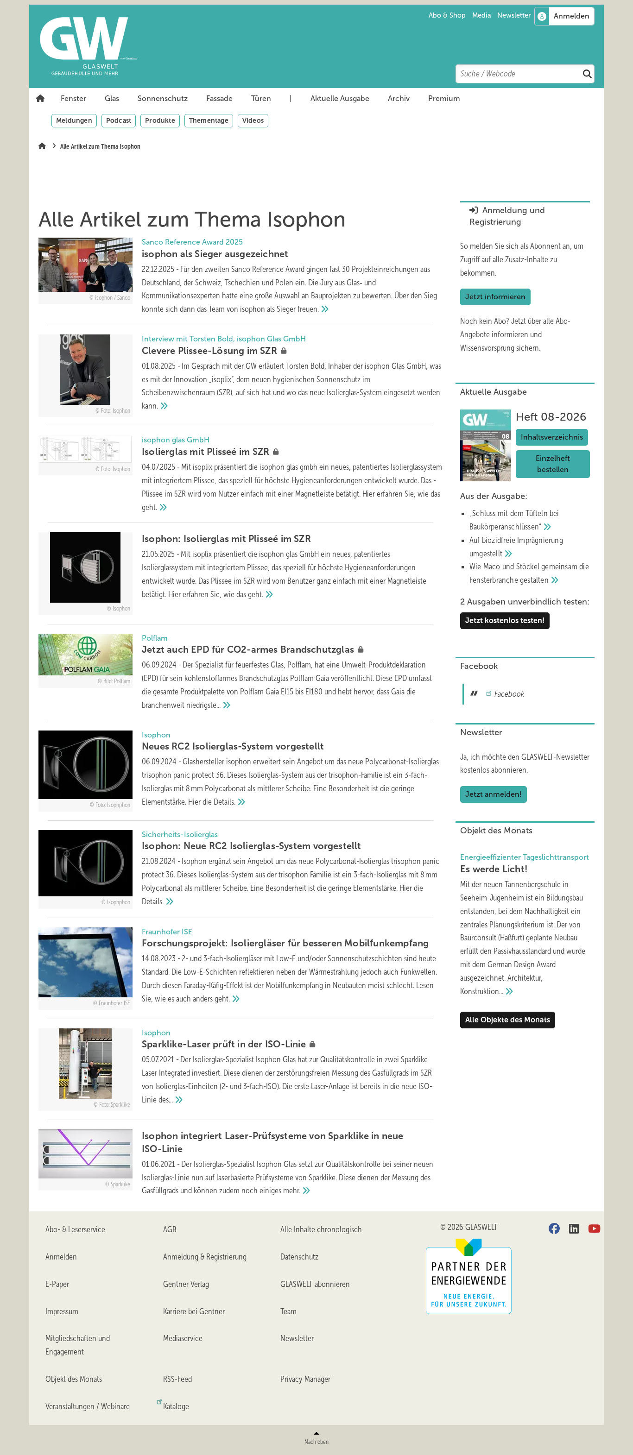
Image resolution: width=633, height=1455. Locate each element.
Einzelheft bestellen (553, 463)
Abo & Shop (447, 15)
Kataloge (176, 1406)
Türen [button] (261, 98)
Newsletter (514, 15)
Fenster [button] (73, 98)
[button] (73, 98)
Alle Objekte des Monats (507, 1020)
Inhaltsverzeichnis (552, 437)
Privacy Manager (305, 1379)
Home (40, 98)
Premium (444, 98)
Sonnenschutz (163, 98)
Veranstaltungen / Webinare (87, 1406)
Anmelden (61, 1256)
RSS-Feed (177, 1379)
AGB (170, 1229)
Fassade (219, 98)
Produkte (160, 120)
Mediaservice (183, 1338)
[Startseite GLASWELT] (321, 46)
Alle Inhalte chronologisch (321, 1229)
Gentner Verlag (186, 1284)
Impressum (61, 1311)
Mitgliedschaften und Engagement (77, 1345)
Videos (253, 120)
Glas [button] (112, 98)
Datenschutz (299, 1256)
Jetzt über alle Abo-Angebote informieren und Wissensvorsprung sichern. (515, 334)
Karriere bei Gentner (194, 1311)
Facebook (509, 694)
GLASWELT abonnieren (315, 1284)
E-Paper (57, 1284)
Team (288, 1311)
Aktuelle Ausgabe (339, 98)
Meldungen (74, 120)
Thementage (208, 120)
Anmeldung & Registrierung (205, 1256)
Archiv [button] (399, 98)
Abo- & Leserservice (75, 1229)
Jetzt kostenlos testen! (504, 620)
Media (481, 15)
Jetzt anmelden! (493, 794)
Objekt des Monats (73, 1379)
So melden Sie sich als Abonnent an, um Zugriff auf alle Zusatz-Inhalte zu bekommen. (521, 259)
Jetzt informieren (495, 297)
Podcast (118, 120)
